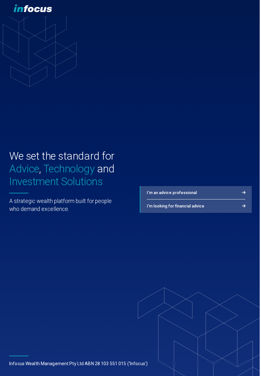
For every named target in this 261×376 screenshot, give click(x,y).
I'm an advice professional (172, 192)
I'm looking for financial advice (175, 206)
